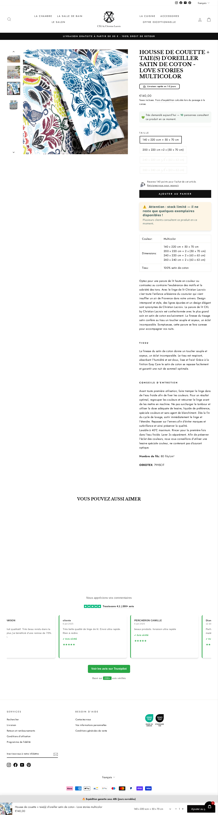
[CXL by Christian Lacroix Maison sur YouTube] (22, 765)
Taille (144, 132)
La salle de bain (70, 16)
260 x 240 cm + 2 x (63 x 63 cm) (163, 170)
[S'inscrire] (55, 754)
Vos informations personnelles (90, 725)
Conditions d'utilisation (19, 736)
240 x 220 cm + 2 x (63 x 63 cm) (163, 160)
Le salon (58, 22)
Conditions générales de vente (91, 730)
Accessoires (169, 16)
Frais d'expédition (164, 100)
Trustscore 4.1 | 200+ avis (118, 606)
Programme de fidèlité (18, 742)
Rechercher (13, 719)
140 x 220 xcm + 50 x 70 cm (161, 140)
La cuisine (147, 16)
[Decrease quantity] (176, 809)
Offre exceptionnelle (159, 22)
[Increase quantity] (182, 809)
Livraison (11, 725)
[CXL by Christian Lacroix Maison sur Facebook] (15, 765)
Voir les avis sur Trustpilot (109, 668)
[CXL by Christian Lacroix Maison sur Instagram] (9, 765)
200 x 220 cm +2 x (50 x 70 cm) (163, 150)
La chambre (43, 16)
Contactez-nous (83, 719)
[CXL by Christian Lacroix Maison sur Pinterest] (29, 765)
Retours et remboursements (21, 730)
